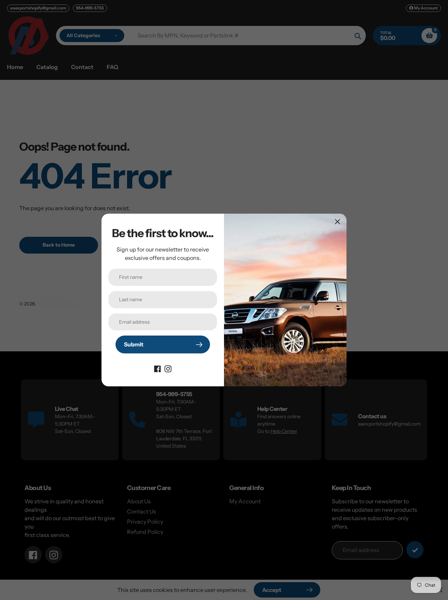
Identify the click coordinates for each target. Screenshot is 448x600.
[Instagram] (168, 368)
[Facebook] (157, 368)
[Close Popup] (337, 221)
